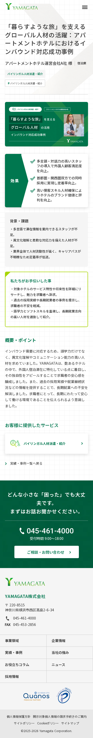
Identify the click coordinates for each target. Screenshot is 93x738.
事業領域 (12, 640)
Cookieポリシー (48, 723)
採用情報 (12, 676)
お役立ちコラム (17, 664)
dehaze (85, 7)
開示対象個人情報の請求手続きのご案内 (60, 716)
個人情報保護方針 (19, 716)
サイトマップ (70, 723)
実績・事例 (13, 652)
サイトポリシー (24, 723)
